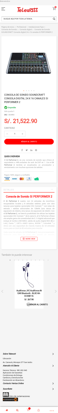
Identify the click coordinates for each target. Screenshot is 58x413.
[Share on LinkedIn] (31, 150)
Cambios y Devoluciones (13, 378)
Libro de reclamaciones (19, 396)
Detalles (9, 190)
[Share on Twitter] (26, 150)
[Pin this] (36, 150)
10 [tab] (48, 260)
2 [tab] (14, 260)
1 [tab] (10, 260)
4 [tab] (22, 260)
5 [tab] (26, 260)
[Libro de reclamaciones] (6, 396)
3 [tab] (18, 260)
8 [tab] (39, 260)
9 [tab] (43, 260)
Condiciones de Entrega (12, 375)
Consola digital (26, 29)
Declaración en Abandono (13, 380)
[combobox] (29, 18)
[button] (24, 91)
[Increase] (22, 134)
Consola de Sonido (9, 29)
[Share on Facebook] (22, 150)
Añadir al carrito (30, 304)
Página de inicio (7, 27)
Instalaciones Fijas (36, 27)
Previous (2, 291)
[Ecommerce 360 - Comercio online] (10, 400)
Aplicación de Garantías (12, 373)
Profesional (21, 27)
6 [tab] (31, 260)
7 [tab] (35, 260)
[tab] (29, 190)
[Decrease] (7, 134)
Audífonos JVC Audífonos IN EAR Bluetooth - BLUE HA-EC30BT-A (29, 293)
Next (55, 291)
